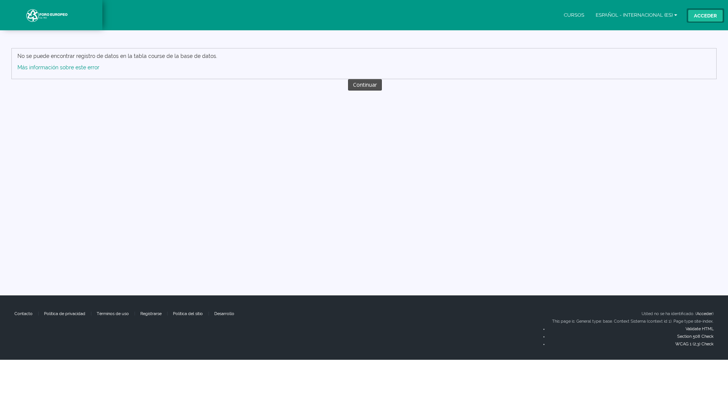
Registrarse (151, 313)
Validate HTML (700, 328)
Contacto (23, 313)
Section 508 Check (695, 336)
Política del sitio (188, 313)
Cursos (574, 15)
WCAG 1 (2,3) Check (694, 344)
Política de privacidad (64, 313)
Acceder (705, 16)
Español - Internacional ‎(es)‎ (634, 15)
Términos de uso (113, 313)
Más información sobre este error (58, 67)
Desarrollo (224, 313)
